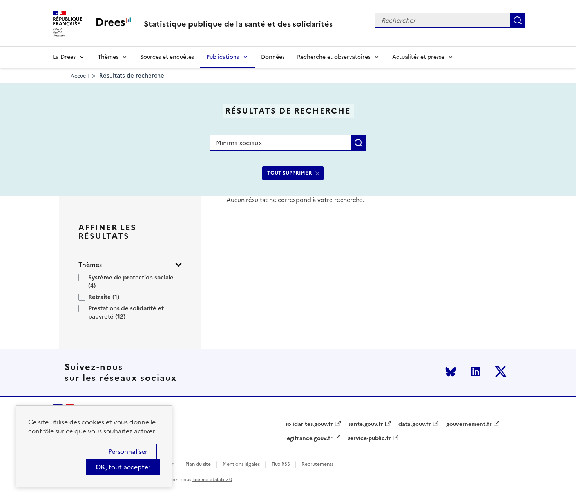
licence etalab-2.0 (212, 479)
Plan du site (198, 464)
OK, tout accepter (123, 467)
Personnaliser (127, 451)
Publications (222, 57)
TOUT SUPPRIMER (289, 173)
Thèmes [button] (90, 264)
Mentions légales (241, 464)
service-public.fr (369, 438)
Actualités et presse (418, 57)
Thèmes (108, 57)
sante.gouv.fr (365, 424)
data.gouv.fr (414, 424)
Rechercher (517, 20)
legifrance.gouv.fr (309, 438)
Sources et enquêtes (167, 57)
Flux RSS (281, 464)
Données (272, 57)
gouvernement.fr (469, 424)
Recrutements (317, 464)
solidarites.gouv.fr (309, 424)
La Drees (64, 57)
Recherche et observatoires (333, 57)
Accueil (80, 75)
